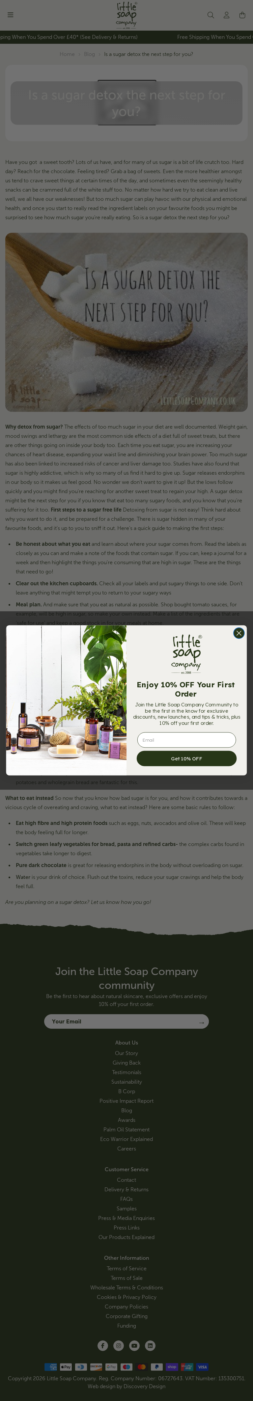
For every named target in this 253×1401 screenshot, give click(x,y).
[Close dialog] (239, 633)
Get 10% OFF (186, 758)
